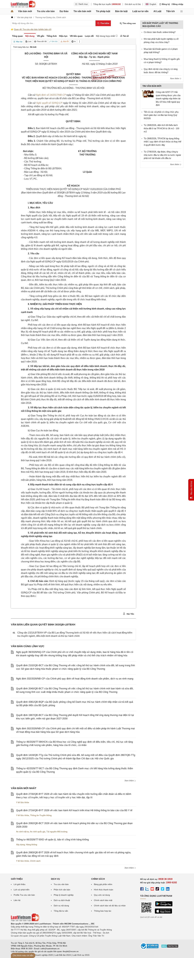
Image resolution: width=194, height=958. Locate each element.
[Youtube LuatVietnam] (152, 889)
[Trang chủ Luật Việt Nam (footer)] (25, 920)
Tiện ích (170, 11)
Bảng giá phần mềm (103, 884)
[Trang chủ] (12, 11)
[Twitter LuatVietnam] (162, 889)
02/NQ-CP (56, 103)
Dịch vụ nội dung (61, 905)
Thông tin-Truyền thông (41, 815)
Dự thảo (64, 11)
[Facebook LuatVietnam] (142, 889)
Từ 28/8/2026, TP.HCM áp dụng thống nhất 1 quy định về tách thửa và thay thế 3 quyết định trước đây (162, 141)
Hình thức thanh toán (103, 889)
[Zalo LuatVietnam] (147, 889)
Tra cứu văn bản (46, 11)
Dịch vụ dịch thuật (62, 900)
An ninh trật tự (22, 831)
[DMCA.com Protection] (169, 947)
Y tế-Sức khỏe (22, 802)
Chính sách (35, 861)
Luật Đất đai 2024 (63, 955)
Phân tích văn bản (62, 889)
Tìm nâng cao (129, 23)
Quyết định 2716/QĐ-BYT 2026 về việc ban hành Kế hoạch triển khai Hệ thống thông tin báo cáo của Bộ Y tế (74, 810)
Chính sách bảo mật (103, 900)
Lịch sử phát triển (21, 889)
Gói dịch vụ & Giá (133, 4)
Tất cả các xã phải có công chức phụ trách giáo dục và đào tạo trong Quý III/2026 (161, 115)
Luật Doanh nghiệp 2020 (41, 955)
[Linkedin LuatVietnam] (167, 889)
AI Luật (157, 11)
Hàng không (31, 844)
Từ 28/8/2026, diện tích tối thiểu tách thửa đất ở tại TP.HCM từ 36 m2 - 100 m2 (161, 128)
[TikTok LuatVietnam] (157, 889)
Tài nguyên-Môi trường (56, 831)
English (153, 4)
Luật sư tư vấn (140, 11)
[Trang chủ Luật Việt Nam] (23, 4)
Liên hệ (17, 900)
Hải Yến (130, 614)
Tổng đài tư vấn (61, 911)
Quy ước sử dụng (102, 895)
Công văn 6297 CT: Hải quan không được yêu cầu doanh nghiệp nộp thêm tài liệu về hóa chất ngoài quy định (168, 98)
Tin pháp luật (103, 11)
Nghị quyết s (43, 103)
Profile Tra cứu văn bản (24, 895)
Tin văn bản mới (82, 11)
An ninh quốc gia (37, 831)
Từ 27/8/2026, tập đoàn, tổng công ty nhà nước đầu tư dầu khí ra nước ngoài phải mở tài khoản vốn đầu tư (162, 154)
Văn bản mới (25, 11)
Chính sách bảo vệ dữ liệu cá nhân (110, 905)
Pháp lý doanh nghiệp (64, 895)
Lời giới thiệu (19, 884)
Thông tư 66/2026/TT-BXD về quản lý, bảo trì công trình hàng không (52, 839)
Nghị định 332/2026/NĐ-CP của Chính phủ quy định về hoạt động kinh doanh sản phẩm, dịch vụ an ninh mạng (74, 678)
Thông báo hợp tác (102, 911)
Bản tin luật (121, 11)
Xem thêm (129, 780)
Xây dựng (20, 844)
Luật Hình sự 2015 (81, 955)
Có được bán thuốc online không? (159, 32)
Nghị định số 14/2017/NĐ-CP (51, 95)
